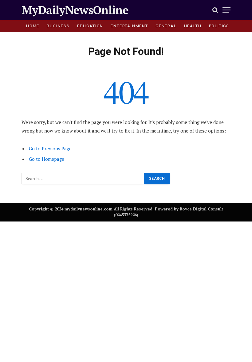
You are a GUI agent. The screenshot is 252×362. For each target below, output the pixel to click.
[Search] (215, 10)
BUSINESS (58, 26)
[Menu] (226, 10)
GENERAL (166, 26)
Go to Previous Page (50, 148)
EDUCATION (90, 26)
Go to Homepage (46, 159)
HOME (32, 26)
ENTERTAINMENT (129, 26)
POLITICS (219, 26)
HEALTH (193, 26)
